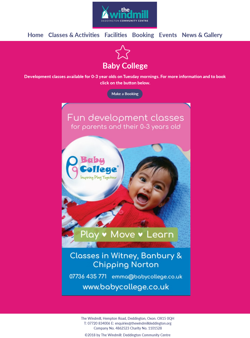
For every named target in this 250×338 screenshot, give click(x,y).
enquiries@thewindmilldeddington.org (143, 323)
